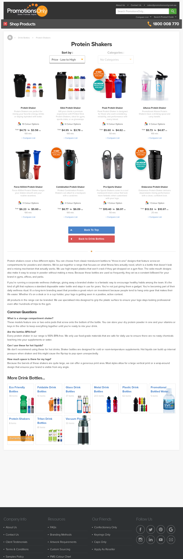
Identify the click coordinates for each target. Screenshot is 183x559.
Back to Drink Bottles (91, 239)
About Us (120, 5)
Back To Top (91, 230)
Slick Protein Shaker (70, 108)
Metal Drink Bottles (101, 389)
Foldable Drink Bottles (46, 389)
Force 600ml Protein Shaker (28, 187)
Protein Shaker (28, 108)
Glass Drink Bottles (73, 389)
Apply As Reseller (104, 549)
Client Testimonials (16, 542)
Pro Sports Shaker (112, 187)
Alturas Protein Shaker (154, 108)
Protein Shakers (43, 37)
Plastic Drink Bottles (130, 389)
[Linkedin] (150, 539)
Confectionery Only (105, 527)
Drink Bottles (24, 37)
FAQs (53, 527)
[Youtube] (161, 539)
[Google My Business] (171, 529)
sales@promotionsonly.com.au (161, 5)
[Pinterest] (161, 529)
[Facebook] (140, 529)
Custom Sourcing (60, 549)
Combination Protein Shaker (70, 187)
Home (10, 37)
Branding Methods (61, 534)
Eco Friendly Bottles (17, 389)
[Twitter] (150, 529)
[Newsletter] (171, 539)
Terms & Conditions (17, 549)
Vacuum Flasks (75, 419)
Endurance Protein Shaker (155, 187)
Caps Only (100, 542)
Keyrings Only (102, 534)
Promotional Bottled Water (159, 389)
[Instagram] (140, 539)
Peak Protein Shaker (112, 108)
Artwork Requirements (63, 542)
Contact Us (136, 5)
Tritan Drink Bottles (44, 421)
